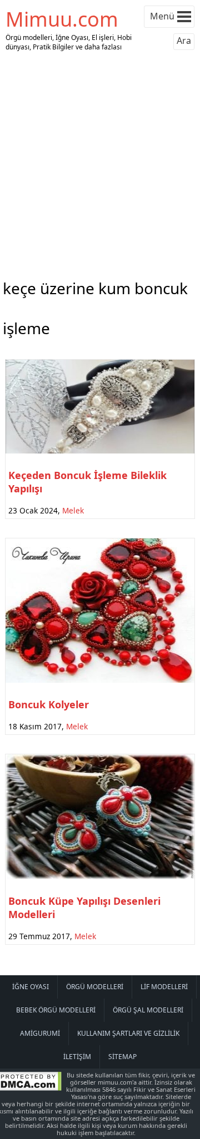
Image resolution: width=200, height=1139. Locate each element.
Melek (73, 510)
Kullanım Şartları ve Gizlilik (128, 1033)
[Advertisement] (100, 163)
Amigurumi (40, 1033)
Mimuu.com (62, 19)
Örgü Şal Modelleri (148, 1010)
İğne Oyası (30, 986)
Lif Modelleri (164, 986)
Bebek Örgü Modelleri (56, 1010)
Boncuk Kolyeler (48, 704)
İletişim (77, 1056)
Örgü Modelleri (94, 986)
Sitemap (122, 1056)
